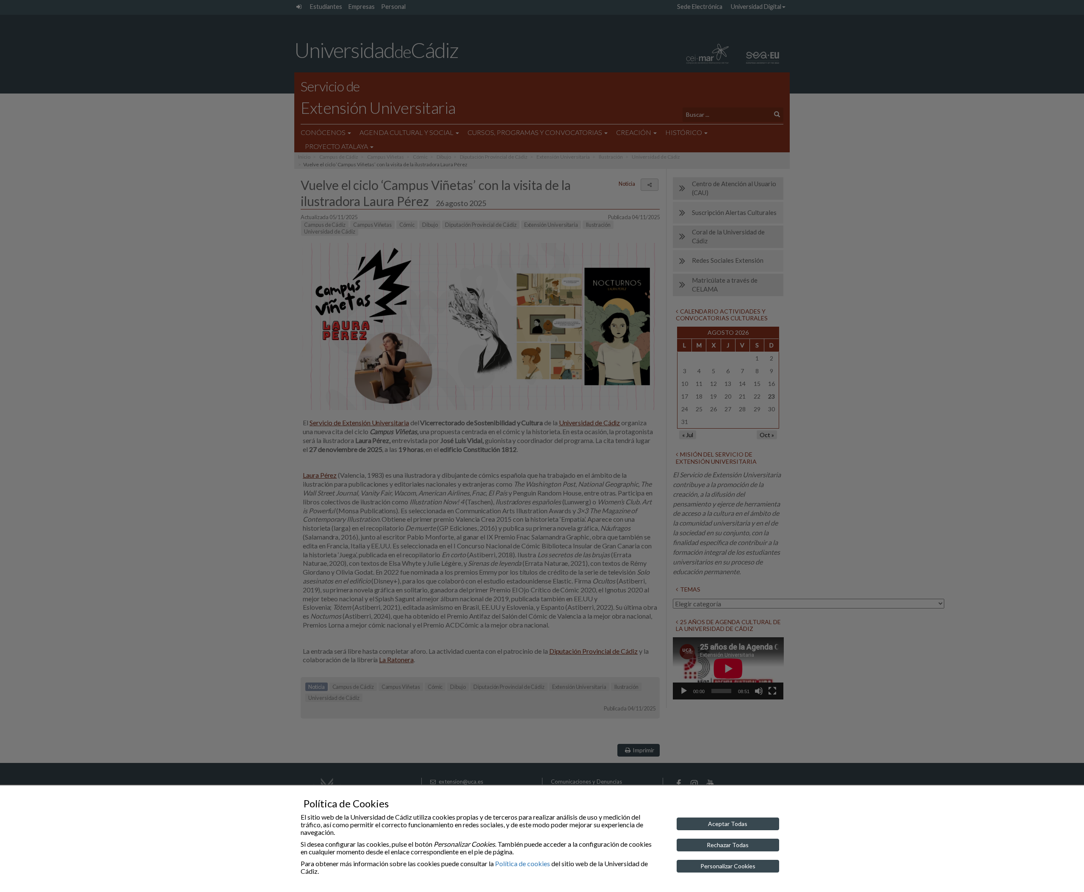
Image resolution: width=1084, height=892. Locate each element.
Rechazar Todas (728, 844)
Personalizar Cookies (727, 866)
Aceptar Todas (727, 823)
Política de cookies (522, 863)
